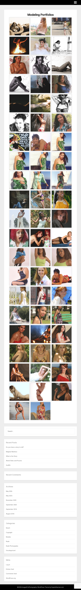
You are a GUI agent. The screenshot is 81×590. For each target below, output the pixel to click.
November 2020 (11, 500)
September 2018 (11, 509)
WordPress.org (11, 578)
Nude (7, 541)
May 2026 (9, 491)
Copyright (9, 532)
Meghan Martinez (11, 452)
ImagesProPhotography (15, 2)
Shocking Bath (36, 54)
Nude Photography (12, 546)
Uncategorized (10, 550)
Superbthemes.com (57, 587)
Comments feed (11, 574)
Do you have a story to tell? (15, 447)
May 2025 (9, 496)
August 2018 (10, 514)
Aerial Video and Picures (14, 461)
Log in (8, 565)
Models (8, 537)
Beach (8, 528)
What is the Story (11, 456)
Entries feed (10, 569)
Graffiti (8, 465)
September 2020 (11, 505)
